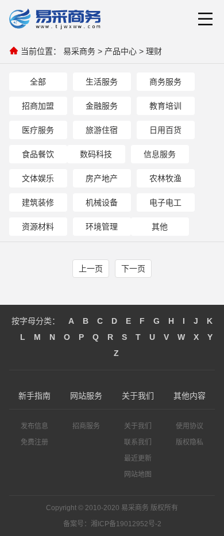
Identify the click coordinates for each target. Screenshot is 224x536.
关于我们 (138, 426)
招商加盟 (38, 105)
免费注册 (34, 442)
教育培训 (165, 105)
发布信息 (34, 426)
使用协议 (189, 426)
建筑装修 (38, 202)
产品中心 (121, 51)
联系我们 (138, 442)
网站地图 (138, 474)
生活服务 (102, 81)
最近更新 (138, 458)
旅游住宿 (102, 130)
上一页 (91, 268)
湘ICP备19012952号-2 (126, 524)
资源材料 (38, 226)
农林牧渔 (165, 178)
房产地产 (102, 178)
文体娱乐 (38, 178)
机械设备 (102, 202)
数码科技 (96, 154)
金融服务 (102, 105)
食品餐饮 (38, 154)
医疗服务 (38, 130)
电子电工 (165, 202)
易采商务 (79, 51)
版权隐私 (189, 442)
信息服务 (160, 154)
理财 (154, 51)
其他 (160, 226)
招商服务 (86, 426)
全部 (38, 81)
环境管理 (102, 226)
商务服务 (165, 81)
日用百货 (165, 130)
